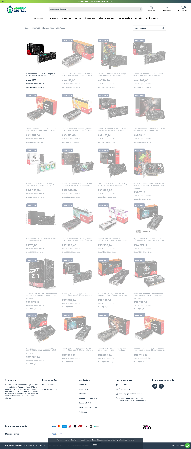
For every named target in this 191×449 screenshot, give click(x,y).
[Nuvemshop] (179, 446)
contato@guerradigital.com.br (130, 394)
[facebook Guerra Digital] (6, 1)
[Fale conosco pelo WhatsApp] (187, 445)
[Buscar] (140, 9)
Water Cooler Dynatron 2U (130, 18)
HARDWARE (38, 18)
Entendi (95, 445)
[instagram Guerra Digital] (3, 1)
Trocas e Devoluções (50, 385)
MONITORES (53, 18)
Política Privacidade (49, 389)
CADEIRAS (66, 18)
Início (27, 28)
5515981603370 (124, 385)
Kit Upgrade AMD (107, 18)
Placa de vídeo (48, 28)
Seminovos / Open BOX (85, 18)
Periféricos (151, 18)
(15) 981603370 (124, 389)
